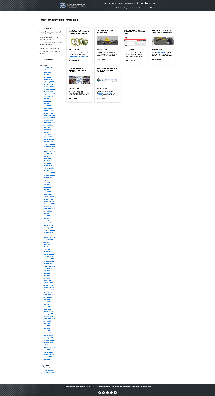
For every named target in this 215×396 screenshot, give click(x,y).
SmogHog (161, 52)
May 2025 (47, 103)
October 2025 (48, 91)
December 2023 (49, 144)
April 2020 (47, 249)
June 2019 (47, 273)
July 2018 (47, 299)
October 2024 (48, 120)
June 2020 (47, 244)
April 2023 (47, 163)
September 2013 (49, 347)
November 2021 (49, 204)
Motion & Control (105, 8)
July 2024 (47, 127)
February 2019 (48, 283)
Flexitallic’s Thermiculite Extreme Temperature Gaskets (79, 31)
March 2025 (48, 108)
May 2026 (47, 75)
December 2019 (49, 259)
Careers (120, 3)
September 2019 (49, 266)
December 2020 (49, 230)
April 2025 (47, 106)
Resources (147, 8)
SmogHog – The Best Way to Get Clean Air (162, 31)
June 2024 (47, 130)
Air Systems (127, 8)
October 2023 (48, 149)
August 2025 (48, 96)
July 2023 (47, 156)
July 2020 (47, 242)
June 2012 (47, 359)
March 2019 (47, 280)
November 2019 (49, 261)
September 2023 (49, 151)
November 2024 (49, 118)
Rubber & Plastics (117, 8)
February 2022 (49, 197)
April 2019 (47, 278)
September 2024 (49, 122)
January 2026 (48, 84)
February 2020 (49, 254)
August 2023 (48, 153)
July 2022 (47, 185)
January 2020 (48, 256)
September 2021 (49, 208)
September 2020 (49, 237)
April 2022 (47, 192)
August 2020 (48, 240)
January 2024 (48, 141)
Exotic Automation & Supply (76, 386)
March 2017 (47, 333)
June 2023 (47, 158)
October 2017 (48, 316)
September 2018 (49, 295)
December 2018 (49, 287)
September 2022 (49, 180)
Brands (153, 8)
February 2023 (49, 168)
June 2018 (47, 302)
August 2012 (48, 357)
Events (114, 3)
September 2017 (49, 318)
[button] (137, 3)
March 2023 (48, 165)
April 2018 (47, 306)
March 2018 (48, 309)
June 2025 (47, 101)
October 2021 (48, 206)
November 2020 (49, 232)
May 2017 (47, 328)
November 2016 (49, 340)
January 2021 (48, 228)
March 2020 (48, 251)
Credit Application (104, 386)
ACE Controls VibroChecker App (49, 48)
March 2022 (48, 194)
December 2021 (49, 201)
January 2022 (48, 199)
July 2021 (47, 213)
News (109, 3)
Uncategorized (49, 373)
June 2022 (47, 187)
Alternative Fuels (137, 8)
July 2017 (47, 323)
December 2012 (49, 354)
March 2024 (48, 137)
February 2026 (49, 82)
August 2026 (48, 67)
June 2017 (47, 326)
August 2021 (48, 211)
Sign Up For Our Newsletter (131, 386)
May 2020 (47, 247)
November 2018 (49, 290)
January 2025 (48, 113)
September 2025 (49, 94)
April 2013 (47, 350)
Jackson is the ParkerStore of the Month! (78, 70)
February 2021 (48, 225)
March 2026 (48, 79)
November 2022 (49, 175)
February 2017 (48, 335)
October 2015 (48, 342)
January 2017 (48, 338)
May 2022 (47, 189)
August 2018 (48, 297)
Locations (127, 3)
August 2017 (48, 321)
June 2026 (47, 72)
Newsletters (48, 368)
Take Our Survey (116, 386)
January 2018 (48, 314)
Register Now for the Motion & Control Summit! (107, 70)
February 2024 (49, 139)
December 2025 (49, 87)
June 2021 (47, 216)
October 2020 (48, 235)
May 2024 (47, 132)
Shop (104, 3)
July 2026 (47, 70)
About (133, 3)
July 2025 (47, 98)
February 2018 (48, 311)
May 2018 (47, 304)
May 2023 (47, 161)
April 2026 (47, 77)
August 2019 (48, 268)
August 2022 (48, 182)
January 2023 (48, 170)
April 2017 (47, 330)
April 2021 (47, 220)
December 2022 (49, 173)
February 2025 (49, 110)
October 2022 (48, 177)
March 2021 (47, 223)
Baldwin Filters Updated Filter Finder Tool (134, 31)
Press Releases (49, 370)
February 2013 (48, 352)
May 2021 (47, 218)
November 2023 (49, 146)
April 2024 (47, 134)
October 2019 (48, 263)
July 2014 (47, 345)
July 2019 (47, 271)
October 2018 (48, 292)
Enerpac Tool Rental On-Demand (107, 31)
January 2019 (48, 285)
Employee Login (146, 386)
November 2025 (49, 89)
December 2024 (49, 115)
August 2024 (48, 125)
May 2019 (47, 275)
